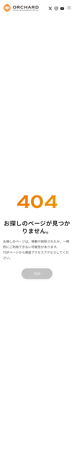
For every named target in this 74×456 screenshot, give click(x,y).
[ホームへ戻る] (20, 8)
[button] (69, 8)
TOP (37, 273)
